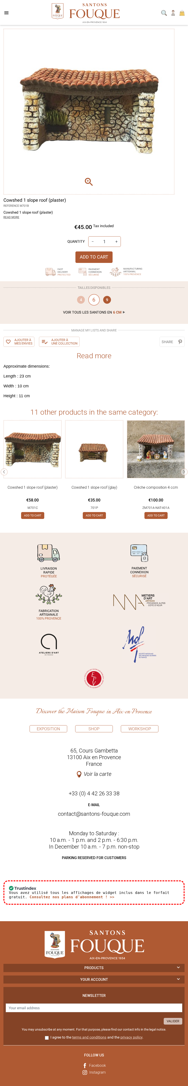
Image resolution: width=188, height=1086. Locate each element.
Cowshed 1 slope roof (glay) (94, 487)
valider (173, 1021)
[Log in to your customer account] (173, 13)
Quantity (76, 241)
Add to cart (94, 257)
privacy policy (131, 1037)
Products (94, 968)
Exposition (48, 728)
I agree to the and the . (96, 1037)
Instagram (97, 1072)
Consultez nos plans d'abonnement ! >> (72, 897)
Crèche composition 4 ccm (156, 487)
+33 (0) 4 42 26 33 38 (94, 793)
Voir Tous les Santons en (92, 312)
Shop (94, 728)
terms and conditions (89, 1037)
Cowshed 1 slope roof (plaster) (33, 487)
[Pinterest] (180, 341)
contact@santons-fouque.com (94, 814)
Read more (11, 217)
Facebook (97, 1065)
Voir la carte (97, 774)
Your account (94, 979)
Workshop (139, 728)
